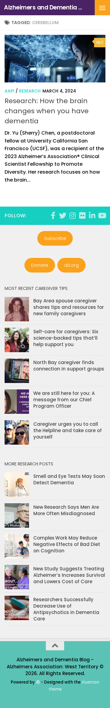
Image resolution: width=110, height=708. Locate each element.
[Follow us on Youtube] (101, 215)
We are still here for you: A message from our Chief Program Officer (64, 399)
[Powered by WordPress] (38, 682)
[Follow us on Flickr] (82, 215)
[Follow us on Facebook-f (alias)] (53, 215)
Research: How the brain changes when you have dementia (47, 111)
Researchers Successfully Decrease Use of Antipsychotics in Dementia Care (66, 609)
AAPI (9, 91)
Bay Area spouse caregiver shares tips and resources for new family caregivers (68, 307)
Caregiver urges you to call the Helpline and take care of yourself (67, 430)
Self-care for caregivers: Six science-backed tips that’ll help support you (65, 338)
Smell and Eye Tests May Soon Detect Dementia (69, 479)
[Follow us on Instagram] (72, 215)
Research (30, 91)
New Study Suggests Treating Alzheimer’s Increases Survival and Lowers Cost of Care (69, 575)
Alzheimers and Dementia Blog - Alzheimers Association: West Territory (43, 7)
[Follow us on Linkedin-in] (92, 215)
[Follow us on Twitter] (62, 215)
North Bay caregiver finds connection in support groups (68, 365)
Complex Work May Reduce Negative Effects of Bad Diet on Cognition (66, 544)
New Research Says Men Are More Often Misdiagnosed (66, 510)
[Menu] (102, 7)
